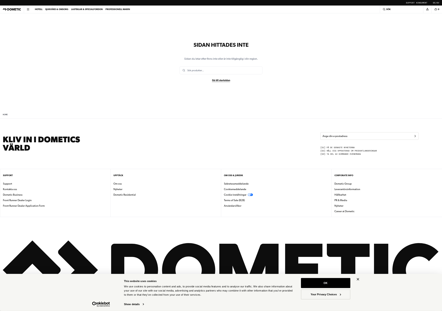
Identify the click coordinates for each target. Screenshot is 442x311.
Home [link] (5, 115)
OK (326, 283)
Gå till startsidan (221, 80)
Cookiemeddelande (235, 189)
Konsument (421, 3)
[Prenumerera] (415, 136)
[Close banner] (358, 279)
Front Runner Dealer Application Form (24, 205)
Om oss (117, 183)
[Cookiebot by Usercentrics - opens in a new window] (101, 304)
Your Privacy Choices (324, 294)
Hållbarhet (340, 194)
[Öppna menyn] (28, 9)
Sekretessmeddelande (236, 183)
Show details (132, 304)
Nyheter (128, 189)
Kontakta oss (10, 189)
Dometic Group (353, 183)
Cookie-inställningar (235, 194)
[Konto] (427, 9)
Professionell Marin (117, 9)
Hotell (38, 9)
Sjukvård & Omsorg (56, 9)
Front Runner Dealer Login (17, 200)
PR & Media (351, 200)
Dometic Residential (135, 194)
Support (410, 3)
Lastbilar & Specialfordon (87, 9)
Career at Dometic (355, 211)
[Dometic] (12, 9)
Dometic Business (23, 194)
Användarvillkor (232, 205)
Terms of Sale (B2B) (234, 200)
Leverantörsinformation (347, 189)
